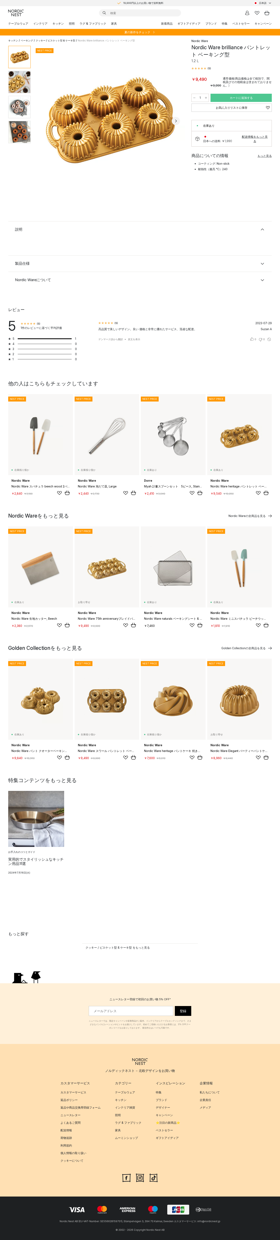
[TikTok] (153, 1177)
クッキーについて (71, 1160)
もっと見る (264, 155)
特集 (225, 23)
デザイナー (163, 1107)
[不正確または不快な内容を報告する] (269, 339)
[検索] (104, 12)
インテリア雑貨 (125, 1107)
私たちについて (210, 1092)
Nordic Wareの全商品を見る (247, 516)
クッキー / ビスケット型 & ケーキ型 (55, 40)
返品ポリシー (69, 1100)
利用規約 (66, 1145)
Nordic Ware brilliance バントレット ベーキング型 (106, 40)
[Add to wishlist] (59, 493)
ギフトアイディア (189, 23)
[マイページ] (247, 13)
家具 (114, 23)
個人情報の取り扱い (73, 1153)
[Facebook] (126, 1177)
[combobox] (263, 3)
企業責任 (205, 1100)
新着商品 (167, 23)
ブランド (211, 23)
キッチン (58, 23)
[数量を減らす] (194, 98)
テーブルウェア (18, 23)
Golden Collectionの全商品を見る (243, 648)
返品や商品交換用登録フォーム (80, 1107)
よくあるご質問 (70, 1122)
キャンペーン (263, 23)
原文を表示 (134, 339)
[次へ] (176, 121)
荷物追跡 (66, 1138)
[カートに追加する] (67, 492)
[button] (201, 68)
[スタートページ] (16, 13)
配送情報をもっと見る (255, 139)
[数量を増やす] (206, 98)
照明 (72, 23)
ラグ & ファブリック (93, 23)
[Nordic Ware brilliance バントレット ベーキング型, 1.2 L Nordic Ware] (110, 120)
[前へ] (45, 121)
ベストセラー (241, 23)
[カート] (267, 13)
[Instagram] (140, 1177)
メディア (205, 1107)
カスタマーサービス (73, 1092)
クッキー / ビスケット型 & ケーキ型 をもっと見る (117, 947)
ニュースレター (70, 1115)
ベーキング (27, 40)
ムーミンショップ (126, 1138)
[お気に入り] (257, 13)
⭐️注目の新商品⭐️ (168, 1122)
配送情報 (66, 1130)
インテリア (40, 23)
